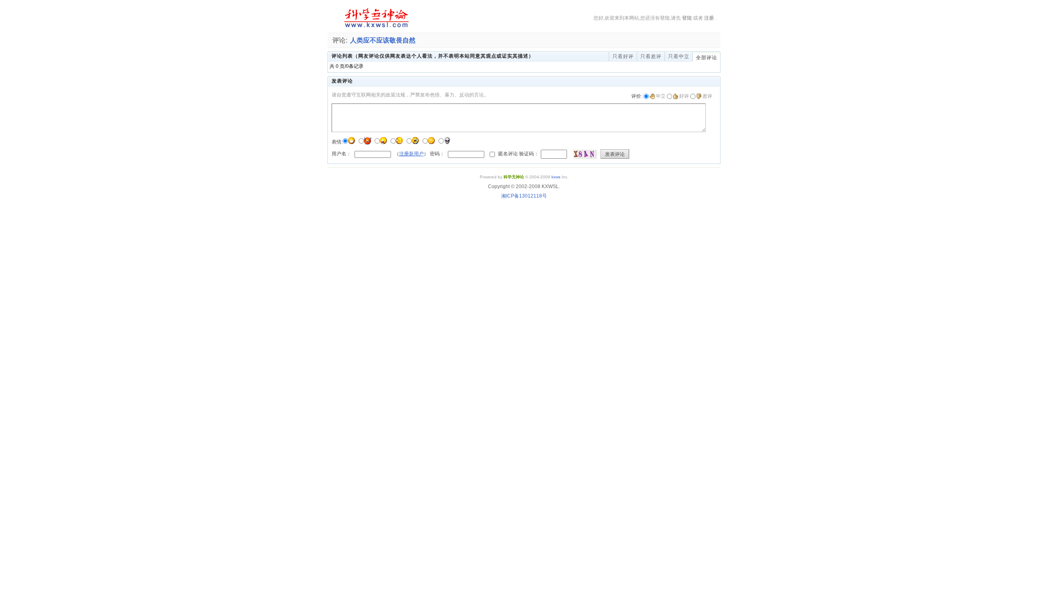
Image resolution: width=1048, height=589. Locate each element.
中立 (661, 96)
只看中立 (678, 56)
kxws (555, 177)
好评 (684, 96)
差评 (707, 96)
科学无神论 (375, 18)
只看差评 (651, 56)
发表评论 (615, 154)
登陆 (687, 18)
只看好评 (623, 56)
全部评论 (706, 58)
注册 (709, 18)
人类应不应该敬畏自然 (383, 40)
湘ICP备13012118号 (524, 196)
